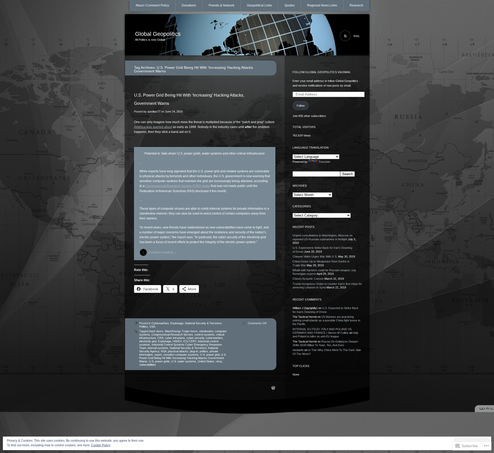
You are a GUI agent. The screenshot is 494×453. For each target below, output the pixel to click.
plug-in (194, 351)
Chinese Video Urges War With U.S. (315, 256)
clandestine (206, 331)
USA (152, 326)
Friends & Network (221, 5)
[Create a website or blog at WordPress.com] (273, 388)
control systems (205, 334)
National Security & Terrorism (203, 323)
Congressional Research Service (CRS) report (177, 186)
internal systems (158, 347)
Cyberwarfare (160, 323)
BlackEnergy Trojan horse (181, 331)
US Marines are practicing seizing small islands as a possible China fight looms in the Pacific (326, 320)
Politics (143, 326)
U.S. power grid (209, 354)
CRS (160, 337)
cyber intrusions (175, 337)
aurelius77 (153, 111)
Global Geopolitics (158, 34)
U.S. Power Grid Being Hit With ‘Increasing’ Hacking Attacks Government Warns (182, 358)
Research (356, 5)
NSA (163, 351)
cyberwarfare (214, 337)
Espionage (176, 323)
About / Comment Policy (152, 5)
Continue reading (162, 252)
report (158, 354)
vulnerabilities (147, 364)
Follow (301, 105)
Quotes (290, 5)
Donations (189, 5)
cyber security (195, 337)
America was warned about (153, 127)
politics (204, 351)
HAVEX (177, 341)
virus (219, 361)
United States (206, 361)
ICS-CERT (189, 341)
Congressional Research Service (172, 334)
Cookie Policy (100, 445)
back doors (156, 331)
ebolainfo (298, 350)
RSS (356, 36)
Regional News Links (322, 5)
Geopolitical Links (259, 5)
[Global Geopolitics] (247, 35)
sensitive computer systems (181, 354)
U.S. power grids (159, 361)
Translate (324, 161)
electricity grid (147, 341)
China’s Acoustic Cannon (308, 278)
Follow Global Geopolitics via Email (322, 72)
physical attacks (178, 351)
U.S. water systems (183, 361)
